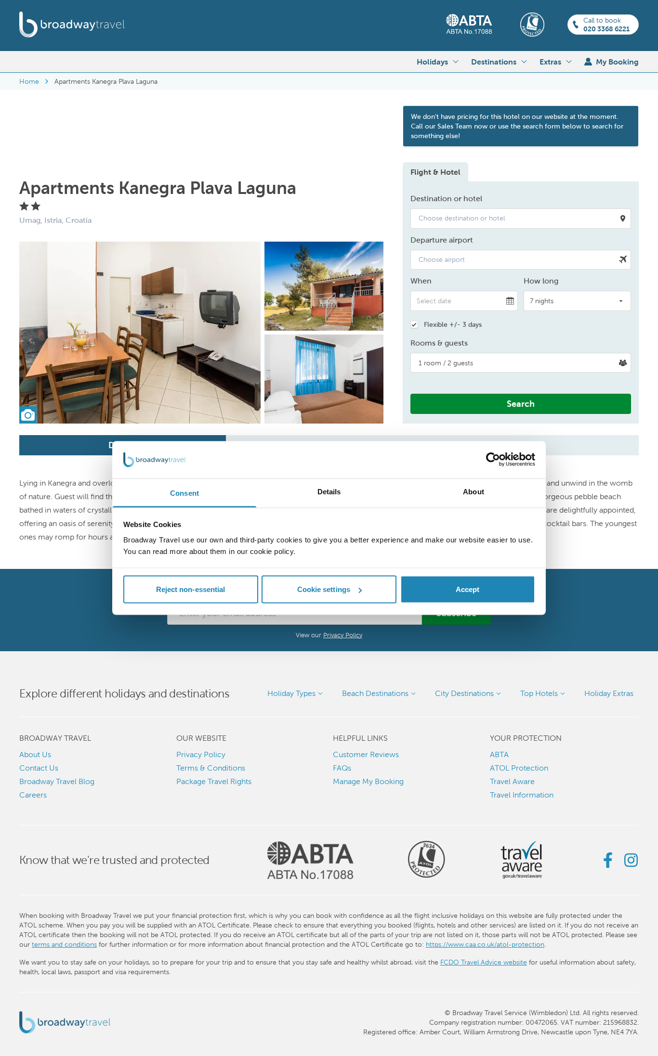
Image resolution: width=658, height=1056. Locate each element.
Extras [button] (550, 61)
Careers (33, 795)
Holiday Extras (608, 693)
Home (29, 81)
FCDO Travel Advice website (483, 962)
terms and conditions (64, 944)
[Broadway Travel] (72, 25)
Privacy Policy (342, 635)
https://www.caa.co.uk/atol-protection (485, 944)
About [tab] (473, 491)
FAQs (342, 768)
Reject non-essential (190, 589)
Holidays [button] (432, 61)
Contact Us (38, 768)
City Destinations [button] (464, 693)
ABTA (499, 754)
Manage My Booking (368, 781)
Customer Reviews (366, 754)
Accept (468, 589)
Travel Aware (512, 781)
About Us (35, 754)
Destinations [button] (493, 61)
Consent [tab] (184, 493)
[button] (520, 218)
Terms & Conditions (210, 768)
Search (521, 404)
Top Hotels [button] (539, 693)
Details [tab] (329, 491)
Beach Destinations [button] (375, 693)
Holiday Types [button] (291, 693)
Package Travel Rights (213, 781)
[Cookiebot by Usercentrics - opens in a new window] (493, 459)
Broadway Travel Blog (56, 781)
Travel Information (521, 795)
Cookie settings (324, 589)
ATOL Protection (519, 768)
